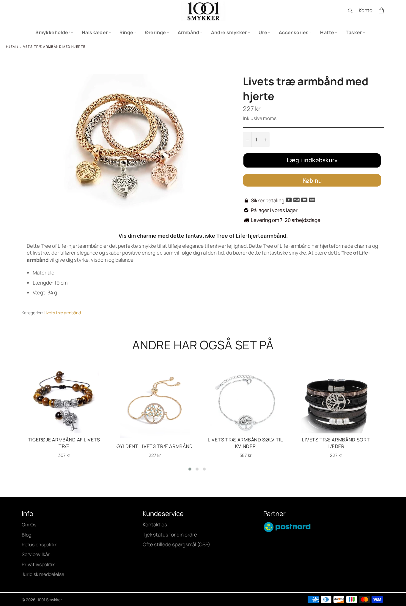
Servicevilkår (36, 554)
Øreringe (155, 32)
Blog (26, 534)
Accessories (294, 32)
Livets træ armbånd (62, 312)
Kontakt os (155, 524)
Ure (263, 32)
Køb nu (312, 180)
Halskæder (95, 32)
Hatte (327, 32)
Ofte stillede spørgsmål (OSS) (176, 544)
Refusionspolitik (39, 544)
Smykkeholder (52, 32)
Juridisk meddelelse (43, 574)
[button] (189, 469)
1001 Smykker (49, 599)
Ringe (126, 32)
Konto (365, 10)
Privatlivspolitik (38, 564)
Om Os (29, 524)
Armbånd (188, 32)
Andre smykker (229, 32)
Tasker (354, 32)
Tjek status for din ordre (170, 534)
